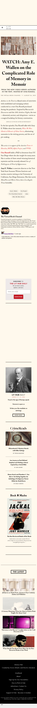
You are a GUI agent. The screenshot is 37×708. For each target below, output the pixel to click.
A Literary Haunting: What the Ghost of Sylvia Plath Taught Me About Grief (18, 612)
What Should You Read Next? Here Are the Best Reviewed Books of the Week (18, 649)
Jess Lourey (19, 467)
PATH (10, 148)
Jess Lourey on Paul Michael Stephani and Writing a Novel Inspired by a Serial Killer (18, 462)
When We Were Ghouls (18, 196)
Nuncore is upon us (19, 404)
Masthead (18, 673)
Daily (18, 395)
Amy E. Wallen (14, 191)
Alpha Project (17, 148)
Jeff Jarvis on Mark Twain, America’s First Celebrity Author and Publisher (18, 594)
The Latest (18, 572)
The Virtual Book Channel (11, 95)
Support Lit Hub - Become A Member (18, 693)
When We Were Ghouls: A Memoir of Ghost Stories (16, 130)
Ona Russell (24, 191)
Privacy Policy (18, 689)
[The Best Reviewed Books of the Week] (19, 517)
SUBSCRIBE (18, 296)
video (26, 194)
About (18, 676)
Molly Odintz (19, 483)
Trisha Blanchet (19, 453)
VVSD (28, 148)
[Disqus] (18, 252)
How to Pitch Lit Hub (18, 683)
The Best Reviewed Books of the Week (19, 536)
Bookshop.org (7, 699)
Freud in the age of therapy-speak (18, 400)
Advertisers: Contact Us (18, 686)
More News (18, 415)
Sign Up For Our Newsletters (18, 680)
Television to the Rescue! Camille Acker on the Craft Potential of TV (18, 631)
